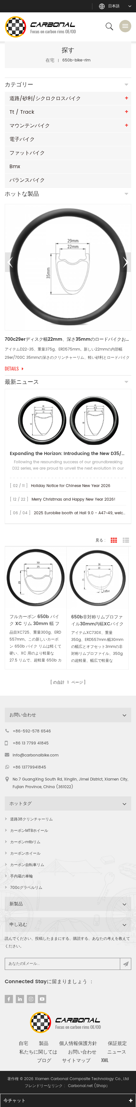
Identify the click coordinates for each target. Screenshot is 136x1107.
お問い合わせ (82, 1051)
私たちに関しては (38, 1051)
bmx (14, 166)
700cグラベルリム (26, 888)
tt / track (21, 112)
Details (12, 368)
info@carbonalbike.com (36, 755)
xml (104, 1060)
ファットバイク (27, 153)
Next (126, 262)
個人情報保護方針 (78, 1043)
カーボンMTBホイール (29, 831)
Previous (10, 262)
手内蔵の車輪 (21, 876)
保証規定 (117, 1043)
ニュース (116, 1051)
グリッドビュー (114, 540)
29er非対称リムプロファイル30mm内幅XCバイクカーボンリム (68, 339)
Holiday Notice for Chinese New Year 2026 (70, 486)
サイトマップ (76, 1060)
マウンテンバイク (29, 126)
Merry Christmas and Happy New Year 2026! (73, 500)
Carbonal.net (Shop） (89, 1086)
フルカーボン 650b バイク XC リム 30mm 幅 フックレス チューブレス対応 (34, 620)
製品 (43, 1043)
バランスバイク (27, 180)
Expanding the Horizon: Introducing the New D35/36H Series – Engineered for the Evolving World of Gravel (68, 453)
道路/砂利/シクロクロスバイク (45, 98)
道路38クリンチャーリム (31, 819)
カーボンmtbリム (25, 842)
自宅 (23, 1043)
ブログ (44, 1060)
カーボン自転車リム (27, 865)
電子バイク (22, 139)
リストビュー (126, 540)
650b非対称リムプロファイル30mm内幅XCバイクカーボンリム (97, 621)
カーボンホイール (25, 854)
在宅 (50, 60)
